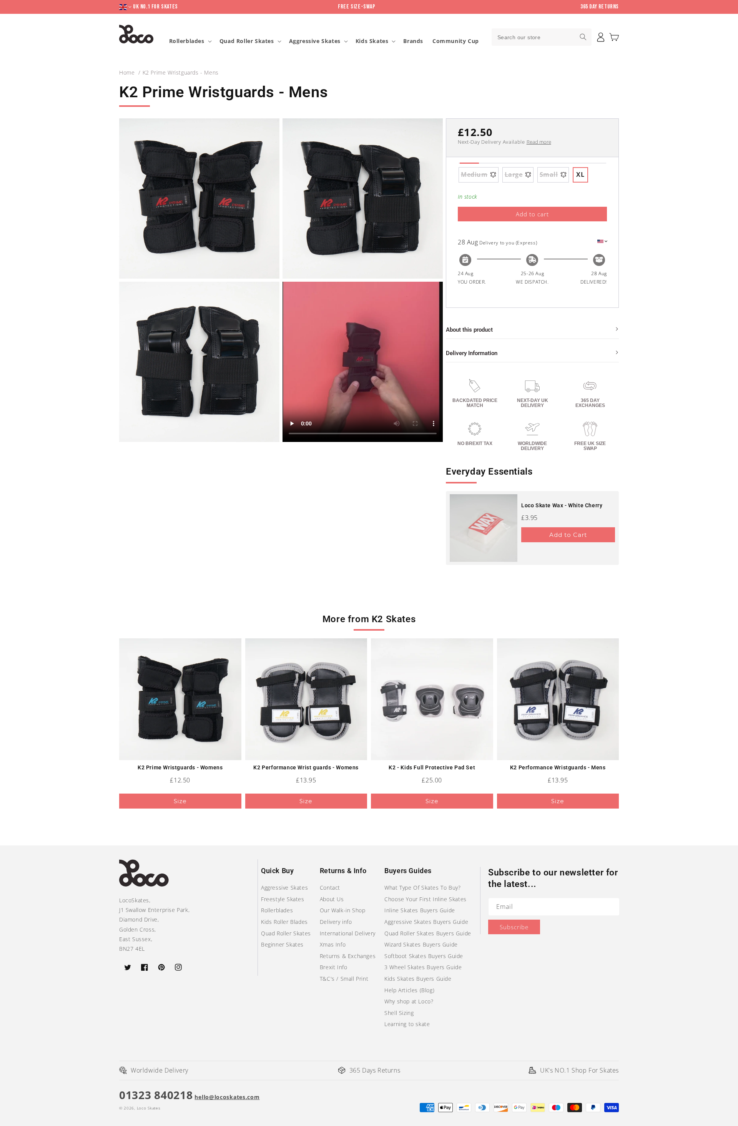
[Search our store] (583, 36)
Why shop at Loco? (408, 1001)
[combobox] (542, 37)
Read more (539, 141)
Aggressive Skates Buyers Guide (426, 921)
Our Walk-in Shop (343, 910)
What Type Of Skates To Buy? (422, 887)
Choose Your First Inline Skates (425, 899)
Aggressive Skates (315, 41)
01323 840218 (156, 1095)
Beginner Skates (282, 944)
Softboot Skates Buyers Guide (423, 956)
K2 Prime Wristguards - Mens (181, 72)
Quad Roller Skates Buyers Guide (427, 933)
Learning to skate (407, 1024)
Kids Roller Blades (284, 921)
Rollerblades (186, 41)
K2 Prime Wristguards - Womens (180, 767)
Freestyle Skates (282, 899)
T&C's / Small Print (344, 978)
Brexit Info (333, 967)
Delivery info (336, 921)
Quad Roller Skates (246, 41)
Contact (330, 887)
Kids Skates (372, 41)
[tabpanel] (532, 175)
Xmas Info (333, 944)
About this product (469, 329)
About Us (332, 899)
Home (127, 72)
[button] (614, 37)
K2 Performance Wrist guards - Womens (306, 767)
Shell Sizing (399, 1012)
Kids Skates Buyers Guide (417, 978)
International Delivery (348, 933)
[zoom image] (199, 198)
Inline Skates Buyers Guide (419, 910)
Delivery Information (471, 353)
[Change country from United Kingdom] (126, 7)
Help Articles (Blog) (409, 990)
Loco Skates (149, 1108)
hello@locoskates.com (226, 1097)
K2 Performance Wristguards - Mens (558, 767)
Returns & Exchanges (348, 956)
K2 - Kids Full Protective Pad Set (432, 767)
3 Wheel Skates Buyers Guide (423, 967)
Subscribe (514, 927)
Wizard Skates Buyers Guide (421, 944)
